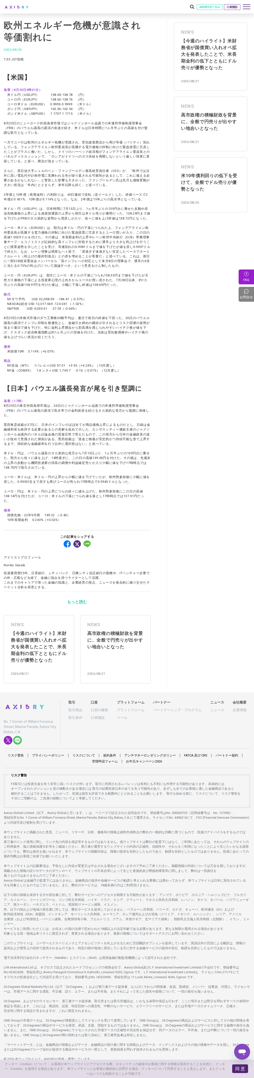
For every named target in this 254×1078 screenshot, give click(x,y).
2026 (144, 761)
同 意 (240, 1068)
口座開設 (232, 7)
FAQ (246, 280)
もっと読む (77, 601)
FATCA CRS (195, 755)
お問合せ (247, 294)
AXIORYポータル (209, 7)
